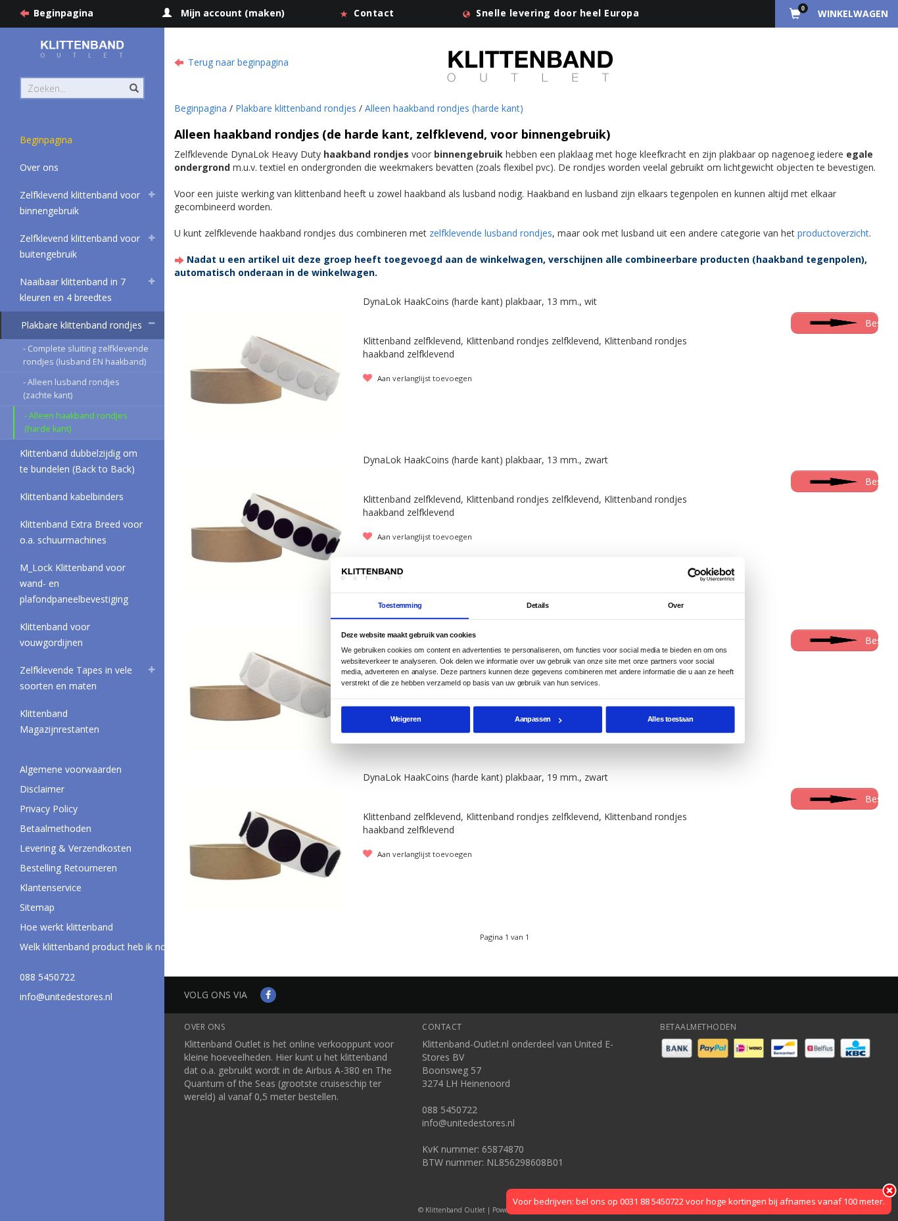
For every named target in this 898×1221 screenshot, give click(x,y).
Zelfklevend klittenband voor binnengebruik (80, 203)
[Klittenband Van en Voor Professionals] (82, 48)
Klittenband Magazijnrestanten (59, 721)
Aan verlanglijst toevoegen (423, 378)
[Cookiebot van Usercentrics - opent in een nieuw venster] (694, 575)
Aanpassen (533, 720)
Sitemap (37, 907)
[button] (152, 196)
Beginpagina (63, 13)
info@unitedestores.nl (66, 996)
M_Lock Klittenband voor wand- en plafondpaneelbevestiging (74, 583)
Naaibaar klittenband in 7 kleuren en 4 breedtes (73, 289)
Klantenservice (51, 887)
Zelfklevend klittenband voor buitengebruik (80, 246)
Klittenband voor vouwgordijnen (55, 634)
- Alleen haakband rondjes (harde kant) (76, 422)
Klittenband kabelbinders (72, 496)
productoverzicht (833, 233)
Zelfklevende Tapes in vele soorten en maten (76, 678)
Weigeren (405, 720)
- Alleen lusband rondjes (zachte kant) (71, 389)
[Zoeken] (133, 81)
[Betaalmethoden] (678, 1047)
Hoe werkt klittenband (66, 927)
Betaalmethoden (55, 828)
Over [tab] (676, 605)
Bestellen (871, 323)
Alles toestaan (670, 720)
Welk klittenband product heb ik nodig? (101, 946)
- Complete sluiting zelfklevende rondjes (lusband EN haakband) (86, 355)
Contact (374, 13)
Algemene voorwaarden (71, 769)
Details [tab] (538, 605)
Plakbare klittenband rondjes (81, 325)
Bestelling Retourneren (68, 868)
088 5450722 (47, 977)
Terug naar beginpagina (238, 62)
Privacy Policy (49, 808)
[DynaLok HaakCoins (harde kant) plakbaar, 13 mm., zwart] (263, 529)
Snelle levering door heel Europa (557, 13)
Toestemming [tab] (400, 605)
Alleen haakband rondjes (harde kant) (444, 108)
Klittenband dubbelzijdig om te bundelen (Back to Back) (78, 461)
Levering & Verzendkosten (75, 848)
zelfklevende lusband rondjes (490, 233)
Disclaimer (42, 789)
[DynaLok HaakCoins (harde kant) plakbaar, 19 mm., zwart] (263, 847)
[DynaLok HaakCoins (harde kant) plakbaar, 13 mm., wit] (263, 370)
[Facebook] (268, 994)
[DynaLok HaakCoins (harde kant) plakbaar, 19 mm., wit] (263, 687)
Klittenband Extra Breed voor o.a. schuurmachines (81, 532)
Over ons (39, 167)
